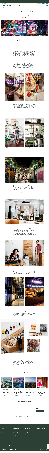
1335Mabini (33, 313)
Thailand (43, 449)
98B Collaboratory (18, 59)
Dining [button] (23, 5)
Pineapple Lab (26, 227)
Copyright (2, 449)
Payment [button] (26, 5)
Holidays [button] (13, 5)
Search (33, 3)
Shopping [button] (16, 5)
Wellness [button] (20, 5)
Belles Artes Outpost (17, 311)
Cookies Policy (30, 451)
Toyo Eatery (18, 309)
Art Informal (22, 314)
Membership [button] (29, 5)
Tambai (22, 233)
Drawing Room (16, 314)
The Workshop (32, 234)
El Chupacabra (26, 191)
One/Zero (26, 107)
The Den (34, 104)
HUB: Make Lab (23, 105)
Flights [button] (10, 5)
